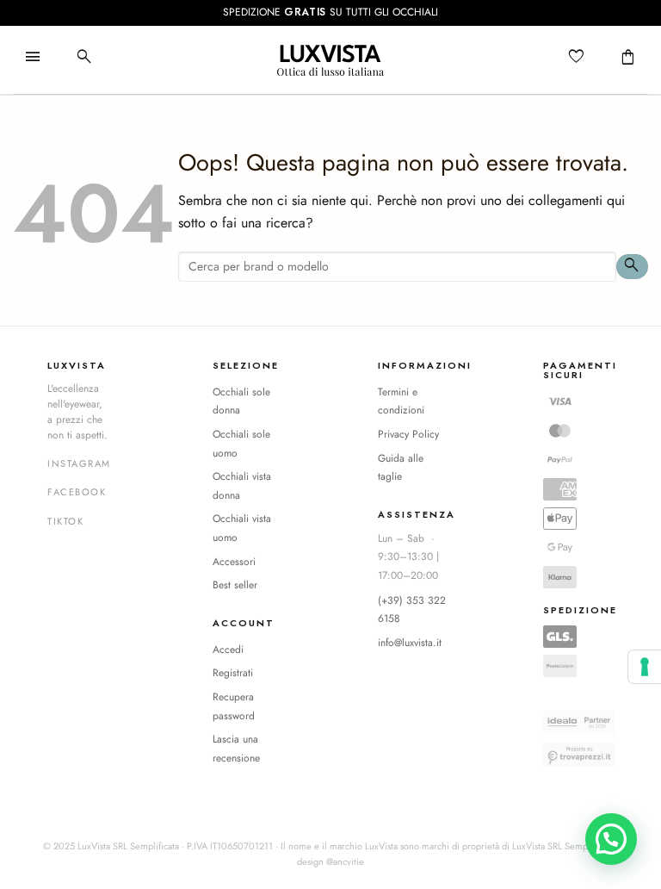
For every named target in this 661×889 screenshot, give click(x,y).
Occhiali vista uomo (242, 528)
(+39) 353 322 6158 (412, 610)
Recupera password (234, 706)
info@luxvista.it (410, 642)
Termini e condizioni (401, 401)
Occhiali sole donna (241, 401)
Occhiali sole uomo (241, 443)
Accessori (234, 561)
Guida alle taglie (400, 468)
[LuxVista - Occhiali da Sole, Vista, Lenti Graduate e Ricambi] (330, 60)
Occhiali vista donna (242, 486)
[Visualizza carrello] (628, 58)
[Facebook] (76, 492)
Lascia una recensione (236, 748)
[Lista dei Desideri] (576, 58)
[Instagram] (79, 464)
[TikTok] (65, 522)
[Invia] (632, 266)
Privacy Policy (408, 434)
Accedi (228, 649)
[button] (33, 58)
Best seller (235, 585)
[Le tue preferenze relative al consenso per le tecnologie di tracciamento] (644, 666)
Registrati (233, 673)
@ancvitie (345, 861)
